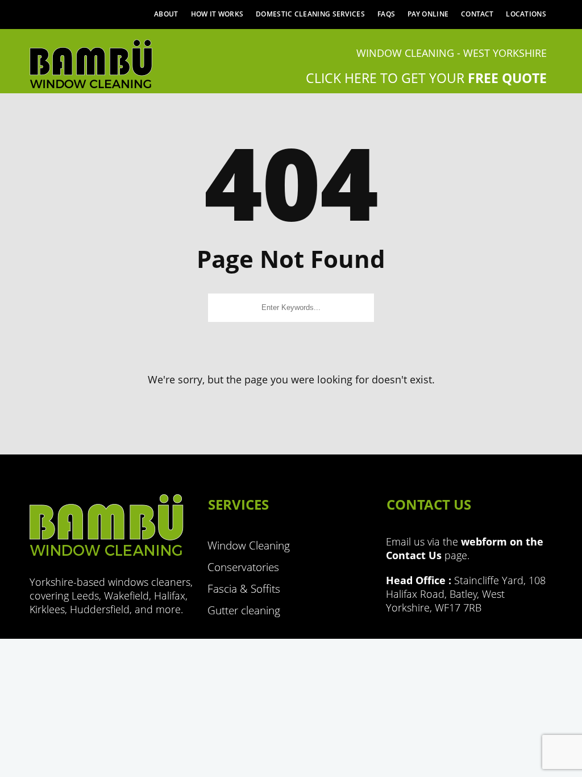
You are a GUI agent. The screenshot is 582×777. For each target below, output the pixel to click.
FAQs (386, 14)
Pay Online (428, 14)
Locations (526, 14)
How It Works (217, 14)
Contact (477, 14)
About (166, 14)
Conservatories (243, 567)
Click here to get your (426, 78)
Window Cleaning (248, 545)
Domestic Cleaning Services (310, 14)
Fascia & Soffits (243, 588)
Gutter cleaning (243, 610)
